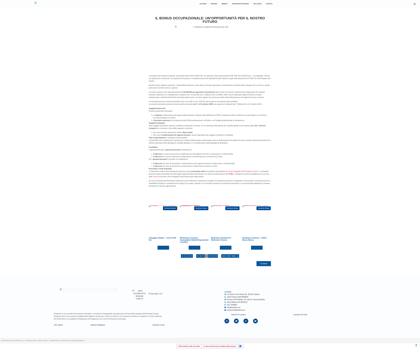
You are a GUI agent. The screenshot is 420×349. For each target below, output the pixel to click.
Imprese (225, 4)
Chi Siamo (203, 4)
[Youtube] (255, 321)
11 (216, 256)
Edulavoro (257, 4)
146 (233, 256)
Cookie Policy (54, 340)
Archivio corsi (158, 325)
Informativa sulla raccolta (189, 346)
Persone (214, 4)
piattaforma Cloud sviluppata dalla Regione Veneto (238, 171)
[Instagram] (245, 321)
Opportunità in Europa (240, 4)
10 (213, 256)
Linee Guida (158, 177)
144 (223, 256)
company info (66, 340)
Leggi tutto (163, 248)
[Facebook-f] (226, 321)
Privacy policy (43, 340)
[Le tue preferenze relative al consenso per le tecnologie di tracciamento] (416, 345)
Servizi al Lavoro (238, 314)
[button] (414, 4)
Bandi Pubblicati (98, 325)
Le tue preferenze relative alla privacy (219, 346)
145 (228, 256)
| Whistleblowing (77, 340)
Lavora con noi (300, 314)
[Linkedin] (236, 321)
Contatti (269, 4)
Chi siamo (58, 325)
